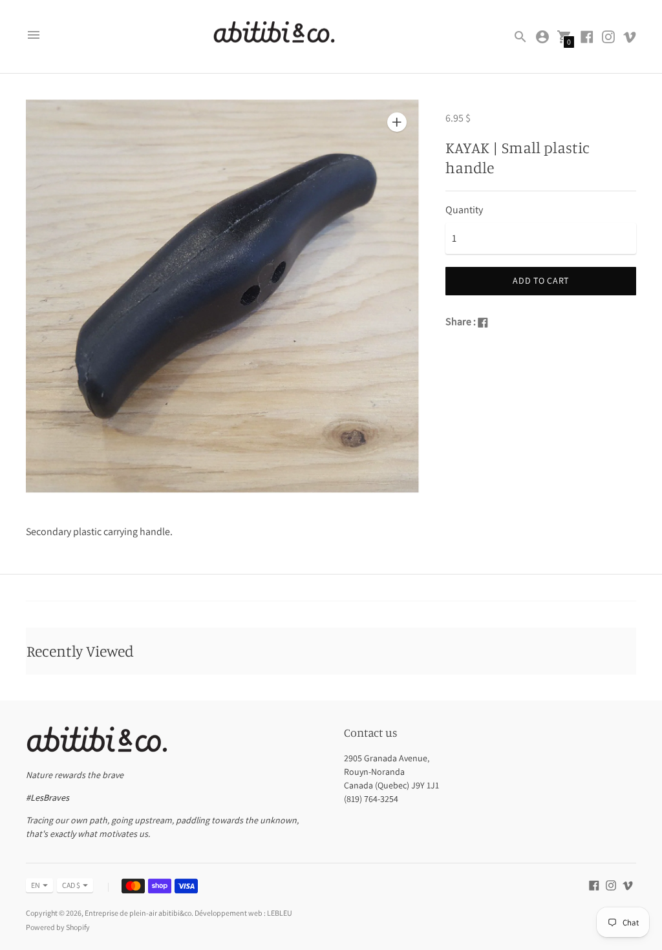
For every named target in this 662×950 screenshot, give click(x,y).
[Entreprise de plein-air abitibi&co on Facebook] (587, 36)
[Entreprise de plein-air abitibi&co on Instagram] (608, 36)
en (35, 885)
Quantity (464, 210)
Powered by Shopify (58, 927)
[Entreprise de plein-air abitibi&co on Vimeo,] (629, 36)
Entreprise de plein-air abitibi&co (138, 913)
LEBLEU (279, 913)
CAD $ (71, 885)
